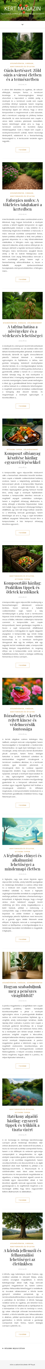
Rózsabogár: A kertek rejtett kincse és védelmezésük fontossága (22, 722)
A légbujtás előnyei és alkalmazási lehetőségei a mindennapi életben (22, 862)
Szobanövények (34, 983)
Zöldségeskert (34, 323)
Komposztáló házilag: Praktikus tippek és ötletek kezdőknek (22, 587)
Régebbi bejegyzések (14, 1348)
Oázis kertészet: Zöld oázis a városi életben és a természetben (22, 75)
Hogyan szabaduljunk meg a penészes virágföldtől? (22, 991)
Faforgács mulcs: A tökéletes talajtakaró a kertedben (22, 204)
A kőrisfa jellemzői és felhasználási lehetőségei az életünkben (22, 1257)
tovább (22, 150)
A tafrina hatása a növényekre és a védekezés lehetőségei (23, 331)
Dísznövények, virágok (21, 63)
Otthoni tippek (14, 450)
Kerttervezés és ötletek (22, 67)
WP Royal (31, 1365)
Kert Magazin (22, 8)
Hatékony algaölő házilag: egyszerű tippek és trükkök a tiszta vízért (23, 1123)
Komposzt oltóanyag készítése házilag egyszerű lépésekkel (22, 458)
